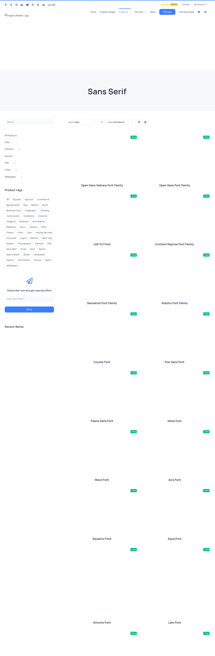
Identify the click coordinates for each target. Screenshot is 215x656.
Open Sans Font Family (174, 185)
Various (37, 260)
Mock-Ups (47, 238)
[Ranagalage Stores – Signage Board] (32, 350)
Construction (13, 216)
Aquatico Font (101, 539)
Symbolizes (39, 254)
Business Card (13, 210)
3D (7, 199)
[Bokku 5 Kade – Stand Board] (44, 350)
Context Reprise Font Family (174, 244)
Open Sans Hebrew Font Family (102, 185)
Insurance (11, 238)
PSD (49, 243)
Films (43, 227)
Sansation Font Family (102, 303)
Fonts (20, 232)
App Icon (29, 199)
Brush (45, 204)
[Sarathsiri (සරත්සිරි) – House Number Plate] (10, 339)
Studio (26, 254)
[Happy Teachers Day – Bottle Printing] (21, 339)
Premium (39, 243)
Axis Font (174, 480)
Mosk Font (175, 421)
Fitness (10, 232)
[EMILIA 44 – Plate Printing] (32, 339)
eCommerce (38, 221)
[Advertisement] (107, 46)
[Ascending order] (102, 122)
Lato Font (174, 622)
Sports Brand (12, 254)
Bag (25, 204)
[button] (205, 12)
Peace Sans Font (102, 421)
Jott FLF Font (102, 244)
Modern (10, 243)
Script (23, 249)
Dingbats (10, 221)
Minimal (34, 238)
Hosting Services (44, 232)
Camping (44, 210)
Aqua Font (174, 539)
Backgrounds (13, 204)
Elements (11, 227)
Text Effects (24, 260)
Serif (32, 249)
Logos (23, 238)
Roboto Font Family (175, 303)
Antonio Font (102, 622)
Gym (29, 232)
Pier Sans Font (174, 362)
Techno (10, 260)
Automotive (43, 199)
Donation (23, 221)
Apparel (17, 199)
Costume (42, 216)
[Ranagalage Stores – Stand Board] (21, 350)
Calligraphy (30, 210)
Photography (24, 243)
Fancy (23, 227)
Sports (42, 249)
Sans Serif (11, 249)
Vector (48, 260)
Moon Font (102, 480)
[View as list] (145, 122)
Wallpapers (12, 265)
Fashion (33, 227)
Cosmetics (29, 216)
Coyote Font (101, 362)
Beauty (34, 204)
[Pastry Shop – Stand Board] (10, 350)
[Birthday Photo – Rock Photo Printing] (44, 339)
